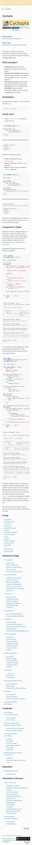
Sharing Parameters (13, 605)
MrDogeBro (6, 842)
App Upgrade (8, 712)
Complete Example (12, 643)
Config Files (8, 619)
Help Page (10, 749)
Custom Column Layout (14, 586)
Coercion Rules (9, 543)
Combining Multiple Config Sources (18, 631)
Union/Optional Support (14, 809)
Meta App (7, 691)
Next (25, 828)
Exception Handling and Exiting (16, 688)
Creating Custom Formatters (15, 588)
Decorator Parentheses (14, 796)
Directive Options (12, 641)
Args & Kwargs (9, 611)
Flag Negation (11, 802)
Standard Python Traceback (15, 728)
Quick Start (10, 637)
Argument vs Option (13, 785)
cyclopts (17, 2)
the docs (25, 220)
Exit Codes (10, 741)
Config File (10, 607)
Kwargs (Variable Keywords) (15, 616)
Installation (7, 519)
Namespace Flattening (13, 603)
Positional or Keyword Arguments (17, 788)
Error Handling (11, 569)
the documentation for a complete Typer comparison (13, 242)
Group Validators (9, 534)
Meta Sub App (11, 694)
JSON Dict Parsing (12, 599)
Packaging (7, 670)
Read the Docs (8, 840)
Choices (9, 790)
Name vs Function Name (14, 567)
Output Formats (12, 648)
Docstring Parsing (12, 794)
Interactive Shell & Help (11, 723)
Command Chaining (10, 702)
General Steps (11, 774)
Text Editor (7, 545)
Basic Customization (13, 582)
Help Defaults (11, 805)
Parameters (8, 526)
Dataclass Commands (11, 714)
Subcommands (11, 824)
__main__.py (10, 673)
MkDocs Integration (10, 653)
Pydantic (16, 77)
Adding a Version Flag (13, 811)
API (5, 547)
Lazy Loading (8, 560)
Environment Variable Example (16, 626)
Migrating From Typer (11, 771)
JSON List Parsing (12, 601)
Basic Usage (10, 563)
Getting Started (9, 521)
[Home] (3, 9)
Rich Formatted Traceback (15, 730)
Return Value (10, 686)
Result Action (11, 677)
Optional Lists (11, 798)
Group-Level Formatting (14, 584)
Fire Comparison (9, 816)
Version (6, 538)
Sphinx (11, 838)
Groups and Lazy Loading (14, 571)
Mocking (9, 739)
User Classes (8, 594)
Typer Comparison (10, 782)
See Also (9, 650)
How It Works (11, 720)
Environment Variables (14, 745)
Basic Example (11, 597)
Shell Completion (9, 541)
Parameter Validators (11, 532)
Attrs (8, 79)
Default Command (12, 792)
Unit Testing (8, 736)
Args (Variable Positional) (14, 614)
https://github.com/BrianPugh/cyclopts (14, 45)
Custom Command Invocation (16, 698)
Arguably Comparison (11, 818)
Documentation (11, 813)
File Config (10, 747)
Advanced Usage (12, 645)
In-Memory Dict (12, 629)
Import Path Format (13, 565)
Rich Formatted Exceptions (12, 725)
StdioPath (10, 758)
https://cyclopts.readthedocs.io (12, 38)
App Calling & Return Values (13, 680)
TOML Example (11, 622)
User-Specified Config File (15, 624)
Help (5, 536)
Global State (10, 821)
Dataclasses (23, 77)
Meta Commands (12, 696)
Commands (7, 524)
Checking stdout (12, 743)
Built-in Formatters (12, 580)
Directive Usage (11, 639)
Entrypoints (10, 675)
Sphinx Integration (10, 634)
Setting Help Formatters (14, 578)
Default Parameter (10, 528)
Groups (6, 530)
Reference (10, 590)
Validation (10, 807)
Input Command (12, 684)
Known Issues (8, 551)
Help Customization (10, 574)
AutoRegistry (8, 704)
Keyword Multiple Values (14, 800)
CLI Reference (8, 549)
